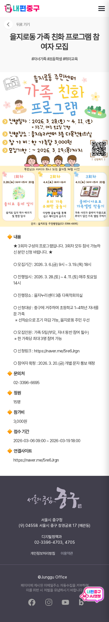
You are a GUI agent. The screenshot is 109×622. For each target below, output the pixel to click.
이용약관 (67, 553)
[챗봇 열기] (92, 595)
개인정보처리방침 (42, 553)
